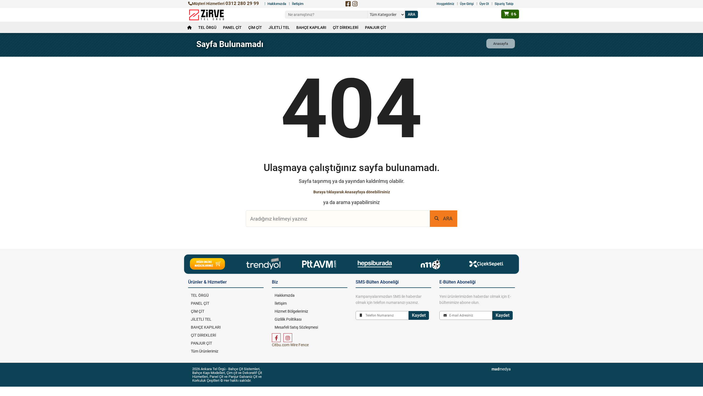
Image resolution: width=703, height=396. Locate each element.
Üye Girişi (467, 4)
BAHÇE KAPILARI (311, 27)
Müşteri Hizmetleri (225, 3)
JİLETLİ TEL (279, 27)
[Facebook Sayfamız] (276, 337)
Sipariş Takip (504, 4)
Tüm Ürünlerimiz (204, 351)
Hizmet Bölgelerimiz (291, 311)
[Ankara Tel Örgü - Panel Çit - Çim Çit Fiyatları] (206, 15)
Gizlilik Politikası (288, 319)
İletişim (297, 4)
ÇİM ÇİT (255, 27)
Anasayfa (500, 44)
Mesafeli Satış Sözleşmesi (296, 327)
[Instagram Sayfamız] (287, 337)
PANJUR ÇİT (375, 27)
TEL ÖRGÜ (207, 27)
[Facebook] (348, 4)
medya (501, 369)
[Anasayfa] (189, 27)
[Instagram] (355, 4)
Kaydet (419, 315)
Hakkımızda (276, 4)
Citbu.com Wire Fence (290, 345)
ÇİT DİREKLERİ (345, 27)
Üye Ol (484, 4)
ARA (448, 218)
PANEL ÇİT (232, 27)
